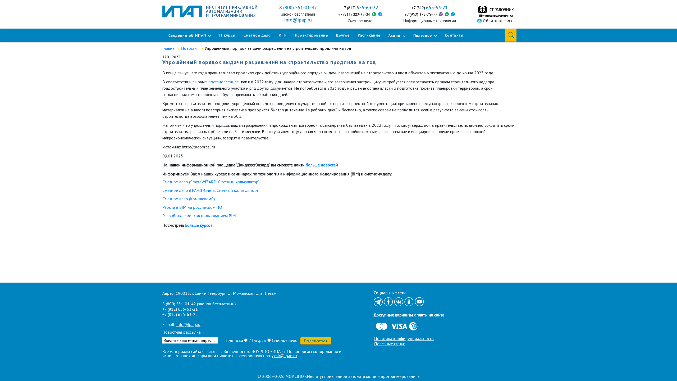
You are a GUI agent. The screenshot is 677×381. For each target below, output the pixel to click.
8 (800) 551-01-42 (179, 303)
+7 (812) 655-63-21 (180, 309)
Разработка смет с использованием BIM (199, 215)
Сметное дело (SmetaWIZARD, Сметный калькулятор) (210, 181)
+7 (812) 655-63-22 (180, 314)
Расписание (369, 35)
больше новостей (322, 164)
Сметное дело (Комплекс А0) (188, 198)
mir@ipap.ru (285, 355)
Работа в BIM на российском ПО (192, 207)
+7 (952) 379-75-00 (421, 14)
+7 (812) (360, 7)
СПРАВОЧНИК (502, 10)
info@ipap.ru (298, 19)
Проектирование (311, 35)
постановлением (223, 81)
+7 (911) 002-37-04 (354, 14)
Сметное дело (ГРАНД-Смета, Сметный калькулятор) (210, 190)
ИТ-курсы (257, 340)
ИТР (283, 35)
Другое (343, 35)
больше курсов (199, 225)
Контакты (454, 35)
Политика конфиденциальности (404, 338)
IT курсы (227, 35)
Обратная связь (499, 21)
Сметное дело (257, 35)
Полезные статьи (389, 343)
